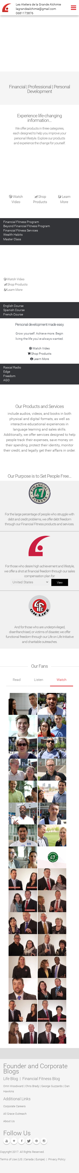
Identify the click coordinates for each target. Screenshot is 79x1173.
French (13, 314)
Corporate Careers (14, 1106)
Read (17, 680)
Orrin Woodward (13, 1086)
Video (15, 278)
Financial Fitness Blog (41, 1079)
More (14, 289)
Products (17, 284)
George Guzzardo (52, 1086)
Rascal (12, 367)
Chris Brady (32, 1086)
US (20, 1159)
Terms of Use (8, 1159)
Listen (38, 680)
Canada (29, 1159)
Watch (61, 680)
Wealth (13, 234)
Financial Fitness (21, 222)
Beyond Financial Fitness (26, 226)
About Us (9, 1121)
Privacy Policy (56, 1159)
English (13, 306)
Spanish (14, 310)
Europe (40, 1159)
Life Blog (11, 1079)
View (60, 582)
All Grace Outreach (15, 1113)
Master (12, 239)
